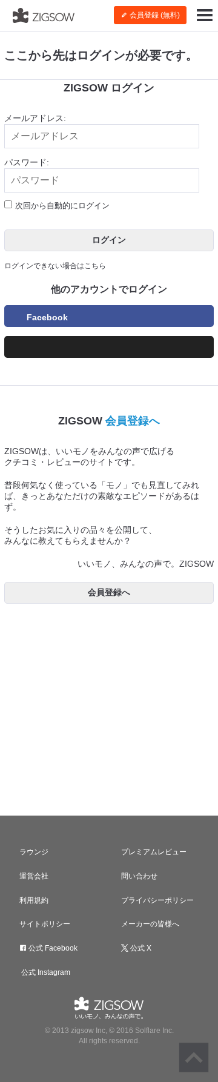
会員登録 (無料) (154, 15)
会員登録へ (132, 421)
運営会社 (33, 876)
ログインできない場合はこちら (55, 266)
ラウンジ (33, 852)
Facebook (47, 317)
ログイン (109, 240)
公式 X (139, 948)
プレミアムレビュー (154, 852)
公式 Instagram (44, 972)
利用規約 (33, 900)
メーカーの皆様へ (150, 924)
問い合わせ (139, 876)
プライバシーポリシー (157, 900)
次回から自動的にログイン (62, 205)
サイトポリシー (44, 924)
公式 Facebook (52, 948)
